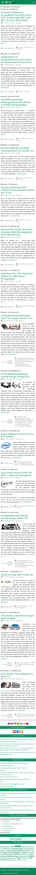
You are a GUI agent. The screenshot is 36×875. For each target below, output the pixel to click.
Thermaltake (22, 464)
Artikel (4, 362)
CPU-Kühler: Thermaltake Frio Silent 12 (17, 675)
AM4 (19, 178)
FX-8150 (17, 361)
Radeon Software (19, 856)
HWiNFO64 (11, 852)
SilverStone (18, 666)
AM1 (17, 506)
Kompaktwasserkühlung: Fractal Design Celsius (15, 375)
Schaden (29, 463)
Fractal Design (19, 423)
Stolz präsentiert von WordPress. (9, 873)
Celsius (17, 421)
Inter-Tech (23, 361)
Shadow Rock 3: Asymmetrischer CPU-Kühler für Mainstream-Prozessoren (16, 59)
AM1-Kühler (22, 506)
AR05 (18, 663)
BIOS (17, 848)
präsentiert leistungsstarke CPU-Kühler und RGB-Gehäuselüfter (16, 102)
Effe (19, 478)
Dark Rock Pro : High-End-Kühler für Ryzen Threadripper (17, 276)
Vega (27, 858)
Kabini (24, 608)
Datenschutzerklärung (15, 870)
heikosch (21, 320)
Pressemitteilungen (8, 48)
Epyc (14, 850)
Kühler (25, 852)
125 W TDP (20, 416)
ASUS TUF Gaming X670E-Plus (8, 777)
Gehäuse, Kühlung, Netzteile (9, 362)
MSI (13, 854)
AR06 (21, 663)
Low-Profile (26, 664)
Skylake (16, 464)
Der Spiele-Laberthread (6, 766)
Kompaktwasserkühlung (22, 364)
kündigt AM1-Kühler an (17, 574)
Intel (25, 463)
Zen (18, 860)
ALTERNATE (6, 821)
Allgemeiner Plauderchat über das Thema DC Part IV (15, 779)
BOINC (21, 848)
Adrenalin (3, 847)
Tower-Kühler (30, 464)
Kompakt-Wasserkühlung (23, 362)
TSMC (24, 858)
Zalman (18, 140)
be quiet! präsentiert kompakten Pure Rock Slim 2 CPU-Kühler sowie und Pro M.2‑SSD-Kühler (16, 16)
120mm (19, 714)
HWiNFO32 (3, 852)
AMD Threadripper (23, 306)
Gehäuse (20, 850)
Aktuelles (6, 463)
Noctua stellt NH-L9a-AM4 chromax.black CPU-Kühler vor (17, 149)
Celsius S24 (22, 421)
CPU (30, 848)
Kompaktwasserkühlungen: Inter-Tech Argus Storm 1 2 (17, 317)
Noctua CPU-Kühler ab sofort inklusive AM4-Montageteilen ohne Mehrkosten (17, 232)
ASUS (13, 848)
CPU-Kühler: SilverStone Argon (17, 617)
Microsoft (8, 854)
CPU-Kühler (27, 47)
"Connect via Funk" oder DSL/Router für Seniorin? (14, 763)
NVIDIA (16, 854)
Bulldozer (30, 420)
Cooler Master (25, 461)
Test (16, 567)
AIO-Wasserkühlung (22, 358)
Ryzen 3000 (3, 858)
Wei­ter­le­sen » (5, 87)
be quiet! (20, 47)
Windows (8, 860)
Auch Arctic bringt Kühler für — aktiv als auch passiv (16, 474)
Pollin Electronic (7, 830)
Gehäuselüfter (29, 138)
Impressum (26, 870)
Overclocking (18, 366)
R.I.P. (1, 781)
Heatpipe (19, 716)
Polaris (27, 854)
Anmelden (4, 870)
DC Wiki (2, 770)
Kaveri (20, 852)
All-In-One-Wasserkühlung (22, 419)
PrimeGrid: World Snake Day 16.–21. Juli (11, 741)
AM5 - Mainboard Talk (6, 786)
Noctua (21, 179)
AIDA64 (8, 847)
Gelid (20, 608)
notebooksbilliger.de (8, 828)
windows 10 (14, 860)
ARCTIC (18, 461)
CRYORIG (21, 463)
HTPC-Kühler (18, 664)
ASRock (9, 848)
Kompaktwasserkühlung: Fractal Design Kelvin (14, 517)
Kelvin (30, 423)
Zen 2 (21, 860)
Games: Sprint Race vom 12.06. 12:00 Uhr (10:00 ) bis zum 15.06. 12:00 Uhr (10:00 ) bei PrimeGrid (17, 749)
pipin (19, 23)
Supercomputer (11, 858)
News (11, 463)
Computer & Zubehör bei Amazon (12, 824)
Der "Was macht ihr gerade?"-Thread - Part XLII (13, 768)
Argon (25, 663)
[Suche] (34, 2)
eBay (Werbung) (7, 826)
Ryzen (32, 856)
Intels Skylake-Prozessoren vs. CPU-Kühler (17, 435)
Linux (29, 852)
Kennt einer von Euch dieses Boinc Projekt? (12, 784)
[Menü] (2, 2)
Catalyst (25, 848)
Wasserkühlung (27, 366)
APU (28, 606)
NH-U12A (28, 220)
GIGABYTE (27, 850)
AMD (25, 360)
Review (31, 565)
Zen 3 (24, 860)
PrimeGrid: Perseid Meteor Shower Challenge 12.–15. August (17, 739)
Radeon (11, 856)
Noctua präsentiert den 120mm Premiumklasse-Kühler (17, 190)
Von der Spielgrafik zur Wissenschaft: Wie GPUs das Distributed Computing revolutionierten (17, 745)
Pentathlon (23, 854)
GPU (33, 850)
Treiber (19, 858)
